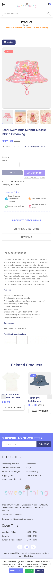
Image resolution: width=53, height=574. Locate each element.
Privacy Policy (32, 471)
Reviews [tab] (26, 237)
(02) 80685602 (15, 514)
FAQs (28, 467)
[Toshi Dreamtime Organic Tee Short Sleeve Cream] (13, 381)
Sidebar (10, 42)
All (12, 185)
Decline (40, 570)
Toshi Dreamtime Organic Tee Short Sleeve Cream (11, 396)
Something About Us (10, 464)
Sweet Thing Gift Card (11, 479)
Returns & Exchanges (11, 471)
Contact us (31, 464)
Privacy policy (16, 570)
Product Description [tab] (26, 220)
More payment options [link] (34, 177)
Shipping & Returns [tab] (26, 228)
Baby (17, 185)
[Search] (48, 13)
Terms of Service (33, 475)
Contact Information (11, 467)
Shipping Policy (8, 475)
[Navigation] (2, 4)
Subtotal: (5, 157)
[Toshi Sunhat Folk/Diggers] (39, 383)
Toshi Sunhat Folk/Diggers (34, 399)
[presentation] (3, 396)
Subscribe (44, 444)
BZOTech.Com (28, 556)
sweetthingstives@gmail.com (20, 519)
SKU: (3, 181)
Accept (29, 570)
